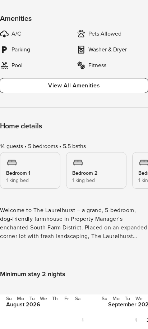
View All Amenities (74, 85)
